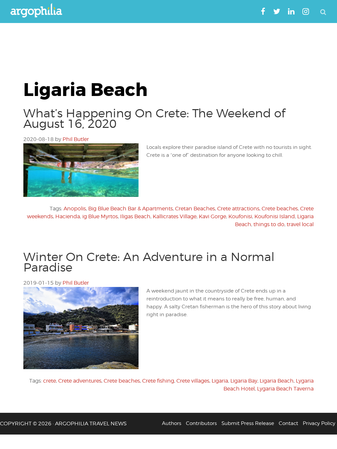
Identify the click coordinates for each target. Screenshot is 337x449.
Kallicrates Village (174, 216)
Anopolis (75, 208)
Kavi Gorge (212, 216)
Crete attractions (238, 208)
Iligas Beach (135, 216)
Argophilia (39, 11)
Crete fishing (158, 381)
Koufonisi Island (274, 216)
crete (49, 381)
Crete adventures (79, 381)
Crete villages (192, 381)
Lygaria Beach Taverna (285, 389)
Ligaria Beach (277, 381)
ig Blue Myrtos (100, 216)
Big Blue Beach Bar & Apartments (130, 208)
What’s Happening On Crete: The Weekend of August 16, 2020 (154, 118)
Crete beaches (280, 208)
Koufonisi (240, 216)
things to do (268, 224)
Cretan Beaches (195, 208)
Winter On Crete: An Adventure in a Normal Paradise (148, 261)
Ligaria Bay (243, 381)
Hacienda (67, 216)
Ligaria (220, 381)
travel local (300, 224)
